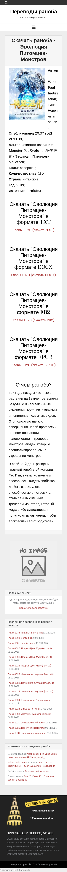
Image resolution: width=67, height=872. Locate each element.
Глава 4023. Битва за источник (24, 708)
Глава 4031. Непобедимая (22, 643)
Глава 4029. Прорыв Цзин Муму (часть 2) (30, 657)
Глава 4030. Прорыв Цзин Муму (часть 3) (30, 648)
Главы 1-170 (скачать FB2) (33, 320)
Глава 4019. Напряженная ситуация (27, 733)
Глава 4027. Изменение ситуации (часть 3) (31, 674)
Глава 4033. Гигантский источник (25, 632)
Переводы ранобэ (33, 12)
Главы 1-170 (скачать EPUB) (34, 365)
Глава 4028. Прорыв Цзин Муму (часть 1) (29, 665)
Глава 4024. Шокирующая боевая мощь (29, 700)
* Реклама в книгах (43, 810)
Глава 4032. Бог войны (20, 638)
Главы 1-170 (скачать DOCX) (33, 275)
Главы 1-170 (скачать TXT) (34, 230)
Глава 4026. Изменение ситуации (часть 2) (31, 683)
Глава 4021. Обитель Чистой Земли (26, 722)
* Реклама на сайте (41, 818)
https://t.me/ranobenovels (33, 608)
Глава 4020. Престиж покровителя (26, 728)
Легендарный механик (37, 771)
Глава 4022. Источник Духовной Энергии (29, 714)
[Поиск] (6, 2)
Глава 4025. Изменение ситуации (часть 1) (30, 691)
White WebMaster (17, 762)
